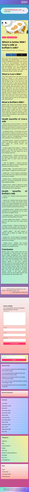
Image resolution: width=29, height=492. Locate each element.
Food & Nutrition (12, 37)
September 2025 (6, 406)
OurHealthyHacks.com (13, 10)
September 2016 (6, 429)
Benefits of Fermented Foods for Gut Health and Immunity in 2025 (13, 377)
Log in (3, 469)
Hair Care (4, 450)
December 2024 (6, 410)
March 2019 (5, 422)
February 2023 (6, 417)
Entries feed (5, 472)
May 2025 (4, 408)
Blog (4, 37)
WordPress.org (6, 476)
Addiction (4, 441)
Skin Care (4, 457)
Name (5, 327)
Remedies (4, 455)
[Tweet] (21, 54)
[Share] (11, 54)
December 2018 (6, 424)
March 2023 (5, 415)
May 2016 (4, 431)
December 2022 (6, 420)
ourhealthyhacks (20, 50)
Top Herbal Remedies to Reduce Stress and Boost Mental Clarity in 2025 (13, 374)
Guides (3, 448)
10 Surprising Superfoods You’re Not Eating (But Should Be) (14, 385)
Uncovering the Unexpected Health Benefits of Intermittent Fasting (14, 370)
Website (5, 338)
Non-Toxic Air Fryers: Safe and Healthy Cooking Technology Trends (14, 381)
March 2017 (5, 427)
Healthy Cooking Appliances (9, 453)
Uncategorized (6, 460)
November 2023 (6, 413)
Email (5, 333)
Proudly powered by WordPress (11, 488)
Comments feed (6, 474)
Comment (6, 311)
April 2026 (4, 403)
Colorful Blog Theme (8, 490)
